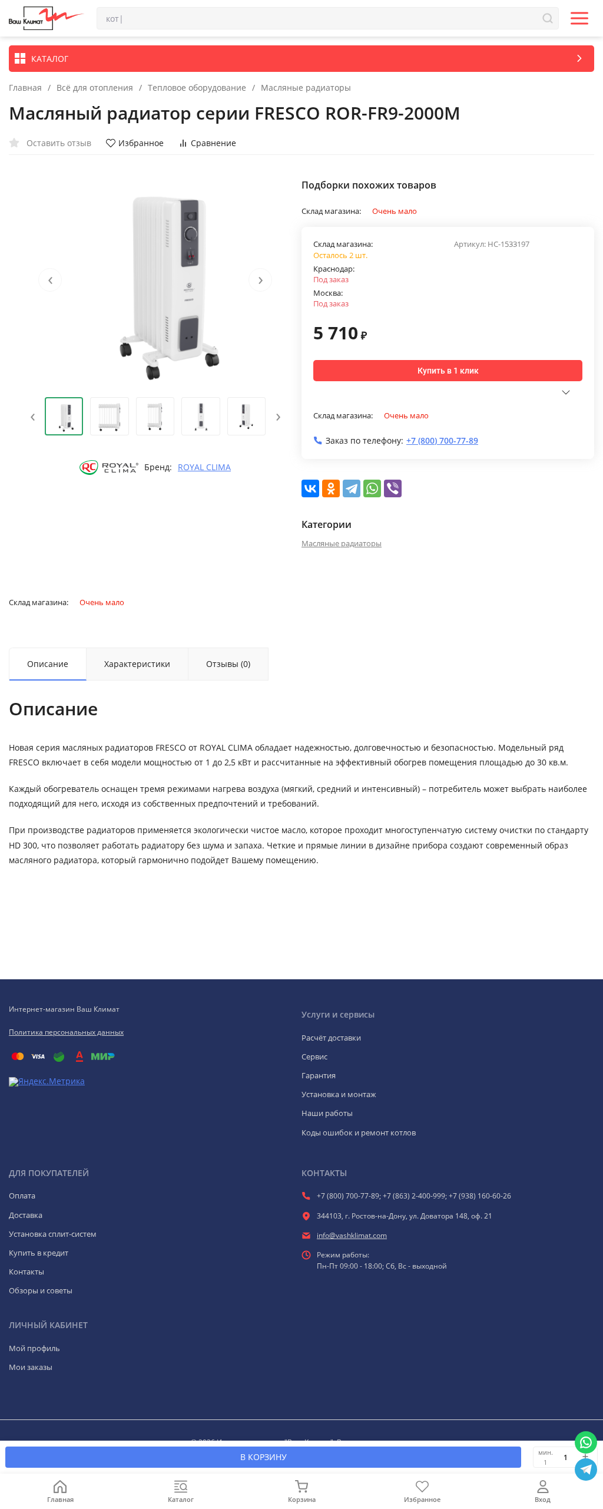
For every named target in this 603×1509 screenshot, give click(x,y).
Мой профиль (34, 1348)
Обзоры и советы (40, 1290)
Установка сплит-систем (53, 1234)
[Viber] (393, 488)
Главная (25, 88)
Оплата (22, 1195)
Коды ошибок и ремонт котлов (359, 1132)
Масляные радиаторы (306, 88)
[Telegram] (351, 488)
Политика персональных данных (66, 1032)
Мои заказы (30, 1367)
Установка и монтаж (339, 1094)
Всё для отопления (95, 88)
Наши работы (327, 1113)
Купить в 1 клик (448, 370)
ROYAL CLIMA (204, 467)
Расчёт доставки (331, 1037)
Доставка (25, 1215)
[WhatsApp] (372, 488)
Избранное (141, 142)
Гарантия (319, 1075)
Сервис (314, 1056)
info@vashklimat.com (352, 1235)
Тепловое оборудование (197, 88)
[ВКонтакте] (310, 488)
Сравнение (213, 142)
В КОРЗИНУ (263, 1456)
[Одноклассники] (331, 488)
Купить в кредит (38, 1252)
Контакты (26, 1271)
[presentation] (50, 280)
